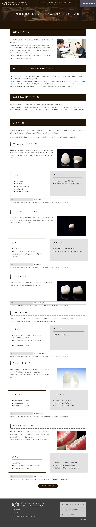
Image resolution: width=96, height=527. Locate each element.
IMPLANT (70, 3)
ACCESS (76, 3)
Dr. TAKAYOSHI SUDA (47, 3)
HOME (39, 2)
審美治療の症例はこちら (48, 486)
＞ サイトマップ (14, 519)
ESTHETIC (63, 3)
